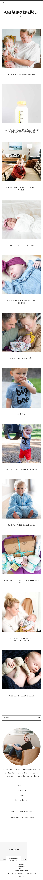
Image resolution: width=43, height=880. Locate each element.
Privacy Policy (21, 800)
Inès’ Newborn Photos (21, 245)
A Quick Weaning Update (21, 74)
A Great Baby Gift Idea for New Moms (22, 581)
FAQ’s (21, 795)
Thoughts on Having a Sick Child (21, 189)
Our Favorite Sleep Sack (21, 525)
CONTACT (21, 790)
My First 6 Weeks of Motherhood (21, 639)
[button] (3, 3)
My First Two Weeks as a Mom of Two (21, 302)
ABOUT (21, 785)
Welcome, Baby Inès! (21, 358)
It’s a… (22, 414)
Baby (22, 71)
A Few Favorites (21, 522)
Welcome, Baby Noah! (21, 696)
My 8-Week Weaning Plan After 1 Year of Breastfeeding (21, 131)
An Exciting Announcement (21, 469)
